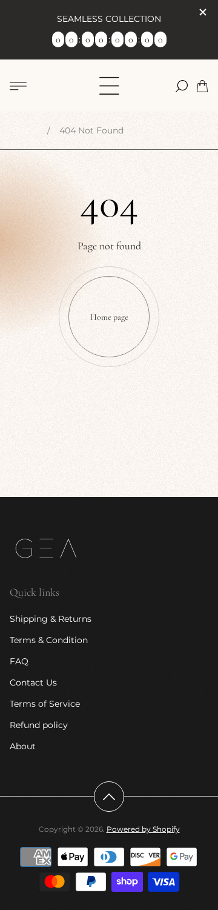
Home (25, 130)
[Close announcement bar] (202, 12)
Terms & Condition (49, 640)
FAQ (19, 661)
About (23, 746)
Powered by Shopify (143, 829)
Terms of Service (45, 703)
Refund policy (39, 725)
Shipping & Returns (50, 618)
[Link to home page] (46, 549)
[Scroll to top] (109, 796)
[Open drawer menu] (18, 86)
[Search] (181, 86)
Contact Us (33, 682)
